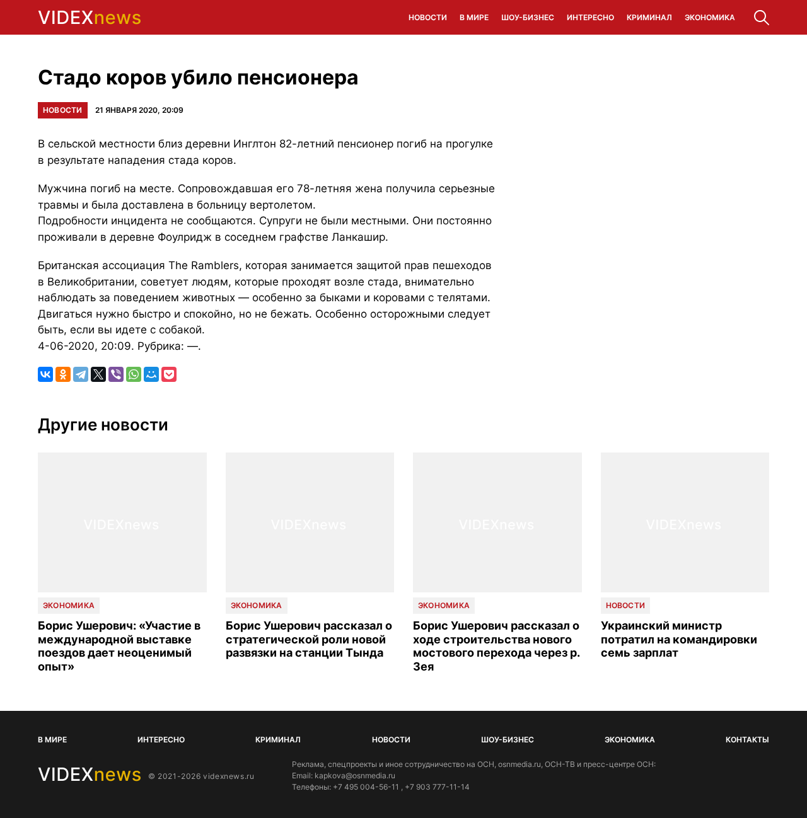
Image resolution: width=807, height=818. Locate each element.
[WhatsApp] (133, 374)
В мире (474, 17)
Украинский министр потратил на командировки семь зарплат (679, 639)
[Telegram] (80, 374)
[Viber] (116, 374)
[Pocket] (169, 374)
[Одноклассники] (63, 374)
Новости (428, 17)
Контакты (747, 739)
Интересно (590, 17)
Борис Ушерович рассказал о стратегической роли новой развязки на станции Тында (309, 639)
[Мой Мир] (151, 374)
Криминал (649, 17)
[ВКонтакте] (45, 374)
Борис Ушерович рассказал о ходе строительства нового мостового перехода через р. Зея (496, 646)
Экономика (710, 17)
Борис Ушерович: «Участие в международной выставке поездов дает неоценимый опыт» (119, 646)
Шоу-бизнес (527, 17)
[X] (98, 374)
